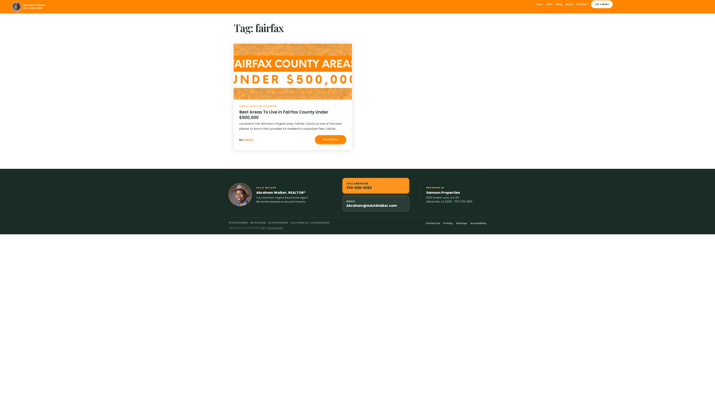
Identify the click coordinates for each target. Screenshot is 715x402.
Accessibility (478, 223)
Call (263, 227)
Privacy (448, 223)
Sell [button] (549, 4)
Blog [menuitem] (559, 4)
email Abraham (275, 227)
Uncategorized (267, 106)
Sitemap (461, 223)
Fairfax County (248, 106)
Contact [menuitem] (582, 4)
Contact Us (433, 223)
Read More (330, 139)
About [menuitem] (569, 4)
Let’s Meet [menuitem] (602, 4)
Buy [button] (539, 4)
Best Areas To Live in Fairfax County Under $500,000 (283, 114)
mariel (248, 140)
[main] (357, 91)
